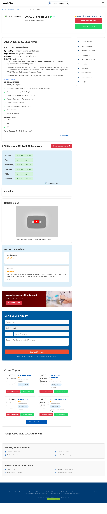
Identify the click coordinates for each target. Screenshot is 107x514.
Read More (10, 79)
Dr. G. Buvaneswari (25, 375)
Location (85, 64)
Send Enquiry (14, 303)
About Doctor (87, 42)
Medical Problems (88, 51)
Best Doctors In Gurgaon (64, 472)
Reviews (85, 68)
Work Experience (88, 59)
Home (4, 9)
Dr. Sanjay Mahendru (58, 399)
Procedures (86, 55)
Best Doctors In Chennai (14, 472)
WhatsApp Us (89, 26)
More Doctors (87, 77)
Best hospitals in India (13, 455)
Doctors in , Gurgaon (13, 451)
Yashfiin (8, 3)
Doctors (11, 9)
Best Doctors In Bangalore (65, 469)
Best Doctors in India (13, 469)
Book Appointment (88, 20)
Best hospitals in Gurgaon (65, 455)
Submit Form (86, 73)
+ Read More (64, 136)
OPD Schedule (87, 46)
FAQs (84, 82)
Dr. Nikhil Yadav (23, 399)
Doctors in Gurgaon (63, 451)
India (17, 9)
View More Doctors (36, 422)
